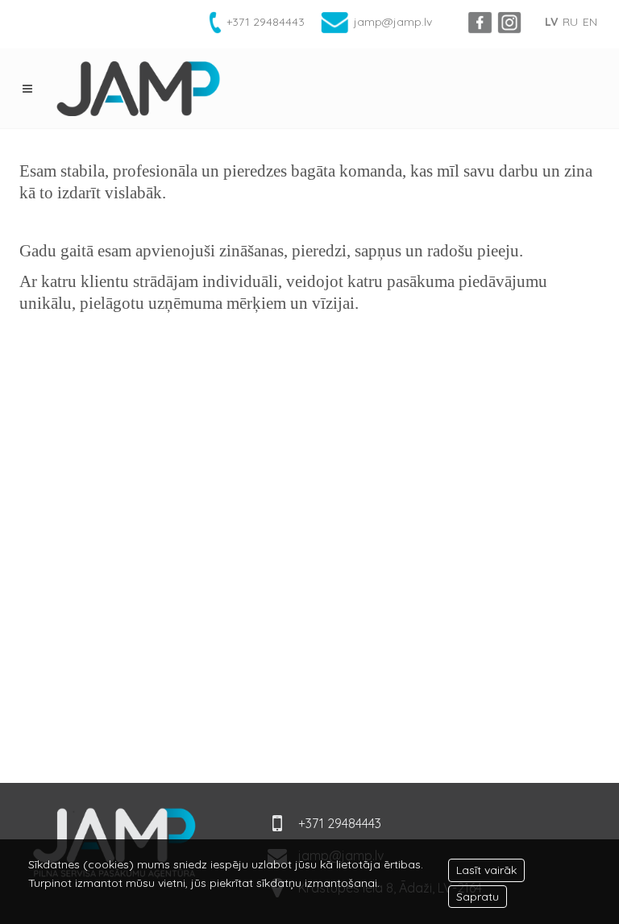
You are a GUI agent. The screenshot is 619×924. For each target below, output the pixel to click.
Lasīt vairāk (486, 870)
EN (590, 22)
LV (551, 22)
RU (570, 22)
